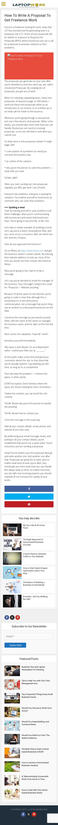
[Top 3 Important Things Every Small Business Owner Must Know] (13, 698)
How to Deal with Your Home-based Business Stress (35, 791)
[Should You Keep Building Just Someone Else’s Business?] (13, 725)
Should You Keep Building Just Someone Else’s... (35, 723)
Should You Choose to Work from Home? (37, 709)
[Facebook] (6, 617)
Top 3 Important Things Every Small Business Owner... (37, 695)
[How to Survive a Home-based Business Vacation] (13, 766)
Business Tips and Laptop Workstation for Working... (33, 668)
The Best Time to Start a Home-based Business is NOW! (35, 750)
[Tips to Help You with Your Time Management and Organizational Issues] (13, 684)
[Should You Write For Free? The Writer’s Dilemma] (13, 739)
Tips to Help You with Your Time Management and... (36, 682)
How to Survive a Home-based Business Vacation (35, 764)
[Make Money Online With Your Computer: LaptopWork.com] (29, 5)
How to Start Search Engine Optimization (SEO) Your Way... (35, 570)
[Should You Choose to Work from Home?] (13, 712)
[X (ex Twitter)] (12, 617)
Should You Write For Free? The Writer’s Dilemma (35, 736)
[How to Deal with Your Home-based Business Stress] (13, 794)
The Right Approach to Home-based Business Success (33, 542)
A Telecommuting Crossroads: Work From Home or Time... (35, 777)
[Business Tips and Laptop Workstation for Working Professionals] (13, 671)
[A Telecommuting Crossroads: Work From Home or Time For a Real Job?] (13, 780)
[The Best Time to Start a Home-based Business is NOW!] (13, 753)
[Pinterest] (17, 617)
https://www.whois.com (32, 250)
